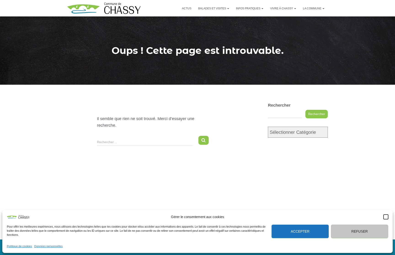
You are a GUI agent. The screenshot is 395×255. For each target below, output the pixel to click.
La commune (312, 8)
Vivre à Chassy (282, 8)
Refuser (359, 231)
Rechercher (279, 105)
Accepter (300, 231)
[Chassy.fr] (104, 8)
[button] (386, 216)
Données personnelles (48, 246)
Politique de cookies (19, 246)
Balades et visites (212, 8)
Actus (186, 8)
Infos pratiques (248, 8)
